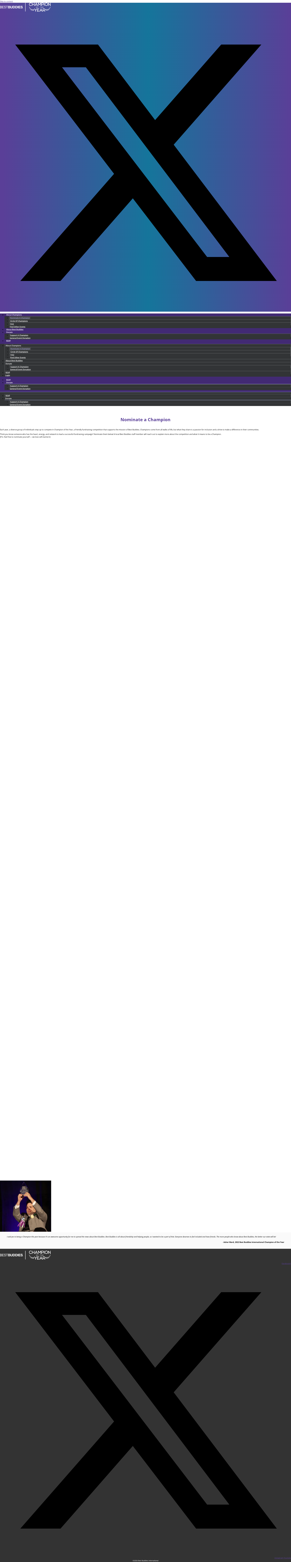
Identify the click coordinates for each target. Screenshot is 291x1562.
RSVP (8, 340)
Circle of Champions (19, 321)
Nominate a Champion (20, 318)
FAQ (12, 324)
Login (7, 375)
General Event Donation (20, 338)
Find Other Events (18, 357)
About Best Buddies (14, 329)
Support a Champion (19, 335)
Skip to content (6, 1)
